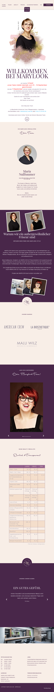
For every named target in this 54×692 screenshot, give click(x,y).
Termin (48, 5)
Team (10, 4)
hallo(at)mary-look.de (26, 111)
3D (41, 4)
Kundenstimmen (32, 4)
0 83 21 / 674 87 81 (41, 111)
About (16, 4)
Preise (23, 4)
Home (4, 4)
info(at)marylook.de (32, 677)
